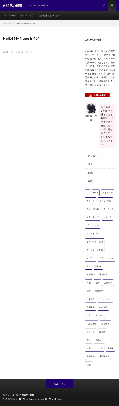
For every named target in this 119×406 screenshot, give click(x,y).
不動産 (98, 266)
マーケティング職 (95, 250)
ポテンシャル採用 (95, 241)
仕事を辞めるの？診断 (49, 15)
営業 (97, 282)
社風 (89, 315)
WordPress (55, 399)
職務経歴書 (92, 323)
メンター (91, 258)
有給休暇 (103, 307)
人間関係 (91, 274)
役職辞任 (91, 299)
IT (88, 192)
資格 (89, 340)
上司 (89, 266)
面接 (89, 364)
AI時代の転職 (28, 395)
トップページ (9, 15)
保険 (89, 282)
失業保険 (108, 282)
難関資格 (91, 356)
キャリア (91, 200)
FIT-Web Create (27, 399)
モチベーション (106, 258)
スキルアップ (93, 217)
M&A (95, 192)
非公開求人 (104, 356)
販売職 (102, 332)
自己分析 (91, 332)
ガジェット (94, 155)
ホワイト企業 (93, 233)
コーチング (108, 209)
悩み (90, 164)
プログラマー (93, 225)
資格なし (99, 340)
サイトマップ (27, 15)
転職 (90, 172)
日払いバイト (105, 299)
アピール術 (108, 192)
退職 (90, 181)
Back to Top (59, 384)
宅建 (89, 291)
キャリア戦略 (105, 200)
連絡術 (110, 348)
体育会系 (103, 274)
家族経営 (99, 291)
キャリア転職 (93, 209)
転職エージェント (95, 348)
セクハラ (107, 217)
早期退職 (91, 307)
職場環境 (105, 323)
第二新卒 (99, 315)
